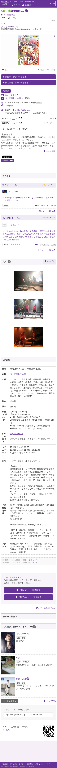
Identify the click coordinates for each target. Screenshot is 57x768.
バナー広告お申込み (9, 15)
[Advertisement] (28, 752)
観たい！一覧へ (46, 211)
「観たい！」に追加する (30, 590)
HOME (3, 18)
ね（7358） (13, 191)
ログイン (17, 5)
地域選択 (5, 4)
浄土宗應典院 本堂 (13, 98)
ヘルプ (48, 764)
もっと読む (51, 151)
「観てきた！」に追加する (30, 597)
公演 (8, 18)
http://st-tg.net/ (23, 110)
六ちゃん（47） (15, 225)
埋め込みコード (8, 161)
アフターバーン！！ (11, 27)
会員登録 (28, 5)
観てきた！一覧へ (45, 250)
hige (19, 657)
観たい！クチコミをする (16, 77)
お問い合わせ (39, 764)
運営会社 (30, 764)
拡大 (8, 730)
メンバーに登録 (8, 701)
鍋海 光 (21, 679)
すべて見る (51, 261)
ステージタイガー (12, 95)
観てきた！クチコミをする (16, 82)
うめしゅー (22, 633)
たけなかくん (32, 560)
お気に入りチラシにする (47, 70)
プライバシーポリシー (17, 764)
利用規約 (5, 764)
